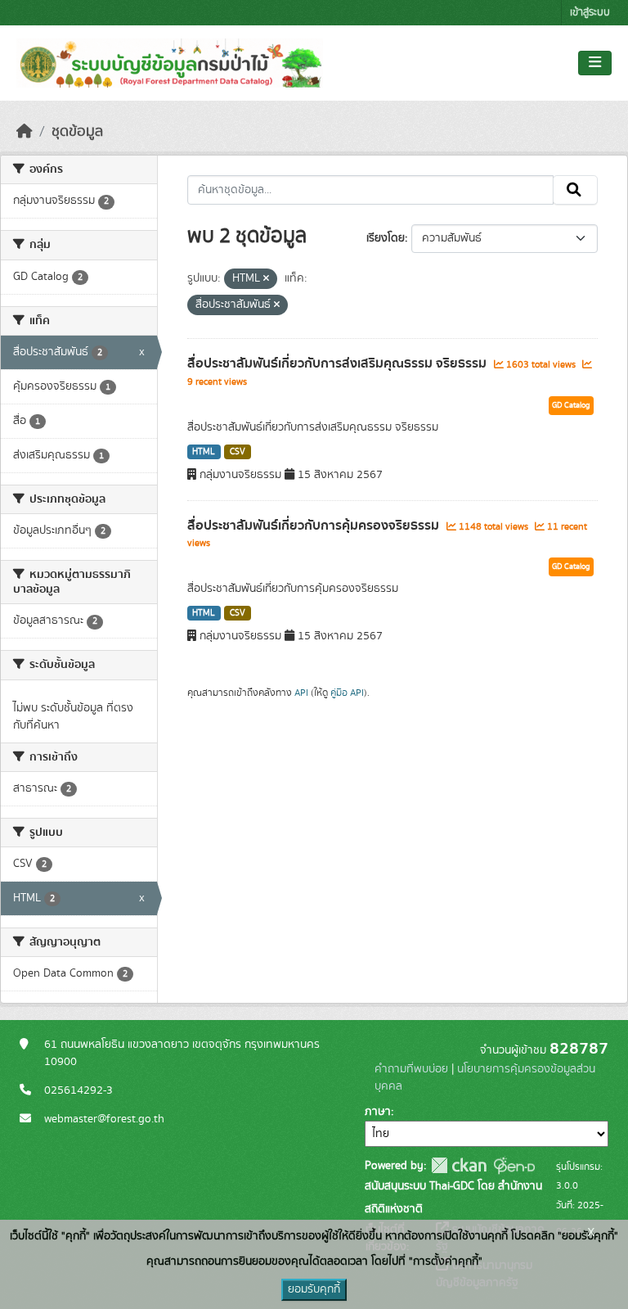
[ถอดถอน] (266, 279)
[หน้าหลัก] (24, 131)
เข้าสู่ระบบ (590, 12)
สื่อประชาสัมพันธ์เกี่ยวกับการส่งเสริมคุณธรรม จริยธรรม (338, 363)
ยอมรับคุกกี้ (314, 1289)
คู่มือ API (347, 692)
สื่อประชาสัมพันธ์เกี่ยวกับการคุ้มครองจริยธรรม (314, 525)
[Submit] (575, 190)
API (301, 692)
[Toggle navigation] (595, 63)
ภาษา (378, 1112)
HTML (203, 451)
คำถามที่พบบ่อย (411, 1069)
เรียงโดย (385, 238)
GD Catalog (571, 405)
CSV (237, 451)
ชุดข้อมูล (77, 131)
